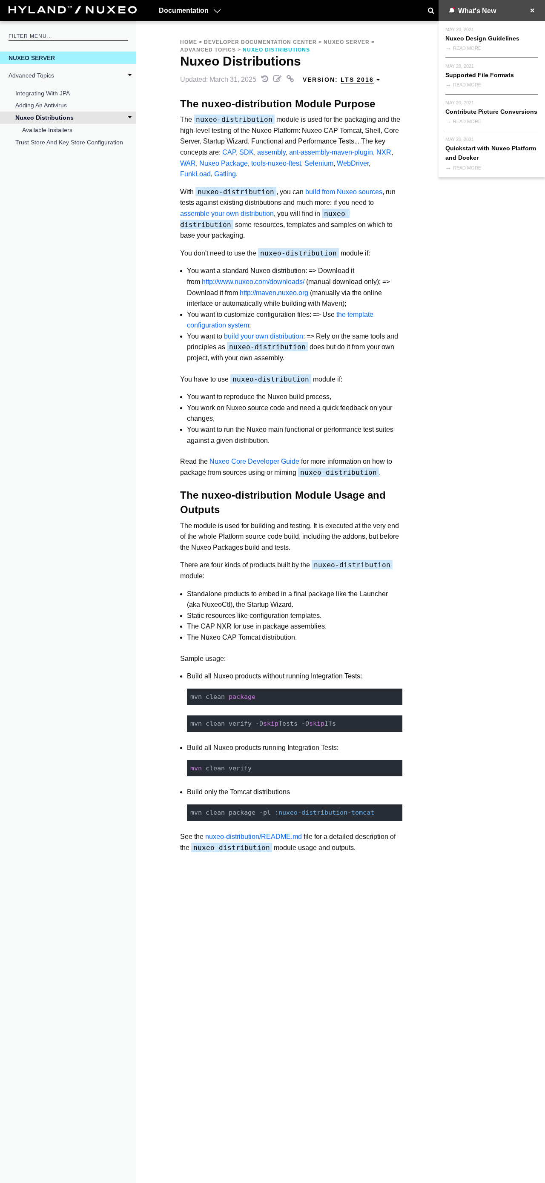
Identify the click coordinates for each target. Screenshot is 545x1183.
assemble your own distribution (227, 213)
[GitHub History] (265, 79)
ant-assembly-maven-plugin (331, 152)
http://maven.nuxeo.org (274, 292)
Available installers (47, 129)
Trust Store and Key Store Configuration (69, 142)
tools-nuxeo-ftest (276, 163)
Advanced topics (31, 75)
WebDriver (353, 163)
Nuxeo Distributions (44, 117)
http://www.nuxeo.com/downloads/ (253, 281)
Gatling (225, 174)
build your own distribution (263, 336)
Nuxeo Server (32, 58)
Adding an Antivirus (41, 105)
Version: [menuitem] (338, 79)
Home (188, 42)
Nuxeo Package (223, 163)
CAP (229, 152)
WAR (188, 163)
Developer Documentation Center (260, 42)
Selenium (318, 163)
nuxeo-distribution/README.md (253, 836)
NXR (383, 152)
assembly (271, 152)
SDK (246, 152)
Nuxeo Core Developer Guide (254, 461)
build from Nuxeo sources (343, 191)
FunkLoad (195, 174)
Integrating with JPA (42, 93)
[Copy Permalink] (291, 79)
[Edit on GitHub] (278, 79)
